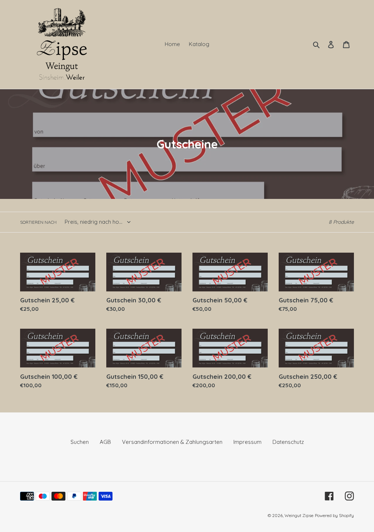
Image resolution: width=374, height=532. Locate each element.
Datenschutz (288, 441)
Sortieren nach (38, 222)
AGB (105, 441)
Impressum (247, 441)
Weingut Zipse (299, 515)
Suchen (79, 441)
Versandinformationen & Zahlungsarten (172, 441)
